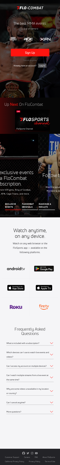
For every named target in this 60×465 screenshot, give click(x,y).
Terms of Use (50, 461)
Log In (42, 65)
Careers (27, 457)
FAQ (36, 457)
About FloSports (49, 457)
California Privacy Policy (14, 461)
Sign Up (30, 52)
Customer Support (12, 457)
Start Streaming (34, 123)
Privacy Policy (34, 461)
